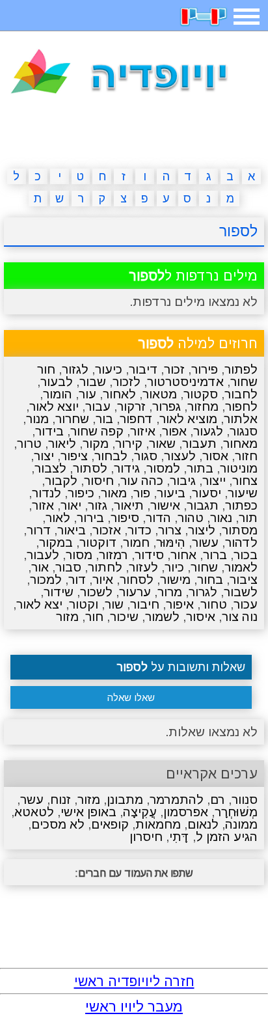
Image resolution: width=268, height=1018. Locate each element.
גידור (127, 468)
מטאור (159, 394)
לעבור (43, 555)
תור (248, 518)
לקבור (61, 481)
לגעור (208, 431)
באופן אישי (88, 812)
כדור (139, 530)
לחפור (241, 406)
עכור (246, 604)
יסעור (206, 493)
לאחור (119, 394)
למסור (163, 468)
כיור (174, 567)
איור (102, 579)
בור (104, 419)
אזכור (106, 530)
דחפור (136, 419)
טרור (29, 443)
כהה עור (141, 481)
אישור (165, 505)
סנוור (245, 799)
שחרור (72, 419)
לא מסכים (58, 824)
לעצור (180, 456)
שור (114, 604)
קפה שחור (97, 431)
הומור (57, 394)
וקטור (83, 604)
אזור (43, 505)
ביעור (171, 493)
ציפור (74, 456)
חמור (136, 542)
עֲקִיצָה (140, 812)
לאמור (241, 567)
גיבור (183, 481)
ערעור (135, 592)
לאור (58, 518)
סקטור (200, 394)
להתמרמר (177, 799)
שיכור (124, 617)
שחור (204, 567)
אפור (174, 431)
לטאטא (34, 812)
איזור (142, 431)
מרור (169, 592)
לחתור (105, 567)
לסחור (137, 579)
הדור (158, 518)
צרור (169, 530)
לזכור (127, 382)
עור (87, 394)
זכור (174, 369)
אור (40, 567)
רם (217, 799)
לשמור (162, 617)
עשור (205, 542)
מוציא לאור (188, 419)
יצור (44, 456)
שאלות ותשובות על (180, 667)
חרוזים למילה (198, 343)
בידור (49, 431)
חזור (246, 456)
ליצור (201, 530)
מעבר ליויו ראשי (134, 1006)
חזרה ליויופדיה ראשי (134, 981)
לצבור (50, 468)
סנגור (244, 431)
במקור (56, 542)
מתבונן (125, 799)
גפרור (166, 406)
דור (77, 579)
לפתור (241, 369)
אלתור (241, 419)
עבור (98, 406)
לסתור (90, 468)
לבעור (56, 382)
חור (94, 617)
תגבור (203, 505)
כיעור (108, 369)
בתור (200, 468)
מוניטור (239, 468)
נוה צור (240, 617)
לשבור (241, 592)
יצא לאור (39, 604)
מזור (67, 617)
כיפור (81, 493)
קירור (128, 443)
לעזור (143, 567)
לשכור (96, 592)
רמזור (113, 555)
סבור (68, 567)
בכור (246, 555)
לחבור (241, 394)
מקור (96, 443)
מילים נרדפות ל (193, 275)
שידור (59, 592)
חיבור (144, 604)
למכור (46, 579)
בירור (90, 518)
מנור (37, 419)
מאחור (240, 443)
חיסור (99, 481)
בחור (210, 579)
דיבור (143, 369)
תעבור (199, 443)
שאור (162, 443)
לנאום (203, 824)
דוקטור (97, 542)
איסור (200, 617)
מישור (175, 579)
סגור (145, 456)
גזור (97, 505)
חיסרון (146, 837)
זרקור (131, 406)
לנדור (46, 493)
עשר (32, 799)
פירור (204, 369)
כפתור (241, 505)
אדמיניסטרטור (185, 382)
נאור (221, 518)
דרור (39, 530)
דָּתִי (179, 837)
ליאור (62, 443)
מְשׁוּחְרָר (236, 812)
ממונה (241, 824)
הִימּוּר (170, 542)
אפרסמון (185, 812)
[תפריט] (247, 16)
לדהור (241, 542)
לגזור (75, 369)
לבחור (110, 456)
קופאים (110, 824)
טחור (213, 604)
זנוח (60, 799)
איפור (180, 604)
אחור (183, 555)
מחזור (203, 406)
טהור (191, 518)
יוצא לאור (54, 406)
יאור (70, 505)
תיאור (129, 505)
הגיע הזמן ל (227, 837)
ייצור (214, 481)
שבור (92, 382)
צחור (245, 481)
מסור (79, 555)
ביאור (71, 530)
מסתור (240, 530)
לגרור (203, 592)
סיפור (125, 518)
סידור (149, 555)
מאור (114, 493)
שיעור (243, 493)
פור (141, 493)
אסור (215, 456)
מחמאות (158, 824)
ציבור (244, 579)
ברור (215, 555)
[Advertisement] (134, 134)
